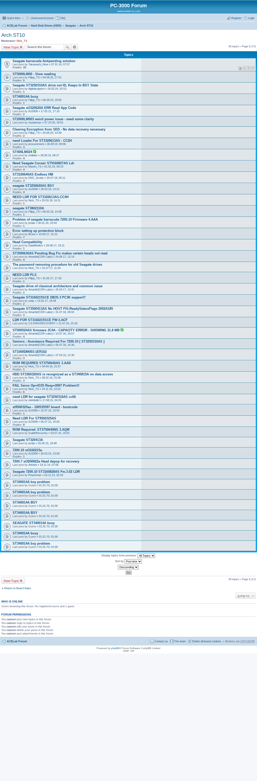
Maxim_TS (34, 166)
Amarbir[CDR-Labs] (40, 256)
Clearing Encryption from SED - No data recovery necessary (59, 129)
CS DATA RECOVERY (41, 323)
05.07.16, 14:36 (64, 344)
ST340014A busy (25, 96)
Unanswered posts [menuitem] (42, 18)
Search (67, 47)
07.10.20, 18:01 (53, 122)
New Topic (11, 47)
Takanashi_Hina (38, 64)
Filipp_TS (34, 77)
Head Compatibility (27, 242)
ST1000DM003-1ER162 (30, 352)
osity (31, 300)
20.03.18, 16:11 (51, 200)
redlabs (32, 155)
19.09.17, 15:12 (48, 234)
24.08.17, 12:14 (64, 256)
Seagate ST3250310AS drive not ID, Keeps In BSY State (55, 85)
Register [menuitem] (236, 18)
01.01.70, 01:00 (48, 485)
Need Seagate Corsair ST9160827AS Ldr (43, 163)
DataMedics (35, 245)
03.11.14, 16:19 (53, 475)
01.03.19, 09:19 (53, 166)
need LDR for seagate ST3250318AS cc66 (44, 397)
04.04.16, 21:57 (51, 366)
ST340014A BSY (25, 502)
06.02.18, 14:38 (52, 211)
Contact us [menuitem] (161, 641)
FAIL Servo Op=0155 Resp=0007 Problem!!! (46, 385)
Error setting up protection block (38, 231)
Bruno (32, 234)
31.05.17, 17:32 (52, 278)
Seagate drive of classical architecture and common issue (57, 286)
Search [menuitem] (252, 26)
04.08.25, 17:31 (52, 77)
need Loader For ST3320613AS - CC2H (42, 140)
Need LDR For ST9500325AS (34, 418)
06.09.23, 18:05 (52, 99)
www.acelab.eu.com (128, 11)
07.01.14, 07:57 (60, 64)
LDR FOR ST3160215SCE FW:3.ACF (40, 320)
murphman (34, 122)
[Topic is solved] (34, 151)
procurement (36, 143)
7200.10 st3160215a (27, 450)
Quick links (14, 18)
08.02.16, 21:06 (51, 377)
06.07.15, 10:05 (50, 421)
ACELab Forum (17, 25)
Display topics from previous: (119, 555)
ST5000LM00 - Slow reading (34, 74)
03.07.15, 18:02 (60, 432)
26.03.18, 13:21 (50, 189)
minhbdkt (33, 400)
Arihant (32, 464)
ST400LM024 (23, 152)
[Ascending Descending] (128, 567)
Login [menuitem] (251, 18)
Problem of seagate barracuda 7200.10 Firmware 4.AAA (55, 219)
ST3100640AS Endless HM (33, 174)
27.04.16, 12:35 (64, 355)
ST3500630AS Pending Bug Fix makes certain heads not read (60, 253)
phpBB (115, 648)
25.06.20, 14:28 (52, 132)
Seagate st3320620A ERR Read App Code (44, 108)
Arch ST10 (86, 25)
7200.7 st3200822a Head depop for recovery (46, 461)
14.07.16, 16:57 (64, 333)
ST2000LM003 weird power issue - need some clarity (53, 119)
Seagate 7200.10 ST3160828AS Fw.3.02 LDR (46, 472)
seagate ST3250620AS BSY (33, 186)
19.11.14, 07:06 (49, 464)
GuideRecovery (38, 432)
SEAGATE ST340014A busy (34, 523)
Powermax (34, 475)
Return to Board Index (17, 588)
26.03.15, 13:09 (50, 453)
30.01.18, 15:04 (47, 222)
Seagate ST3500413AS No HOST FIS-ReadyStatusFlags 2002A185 (63, 308)
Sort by (119, 561)
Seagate (70, 25)
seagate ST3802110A (28, 208)
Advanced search (74, 47)
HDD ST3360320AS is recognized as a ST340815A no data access (63, 374)
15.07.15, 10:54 (50, 410)
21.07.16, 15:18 (67, 323)
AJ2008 (33, 111)
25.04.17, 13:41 (64, 289)
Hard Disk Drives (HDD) (46, 25)
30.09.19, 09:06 (56, 143)
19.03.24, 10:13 (56, 88)
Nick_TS (22, 40)
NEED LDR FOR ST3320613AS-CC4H (41, 197)
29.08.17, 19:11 (55, 245)
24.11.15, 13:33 (51, 388)
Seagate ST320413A (28, 440)
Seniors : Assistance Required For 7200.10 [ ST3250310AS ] (58, 341)
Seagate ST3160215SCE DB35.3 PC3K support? (49, 297)
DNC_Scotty (36, 177)
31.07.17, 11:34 (51, 267)
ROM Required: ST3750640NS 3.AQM (41, 429)
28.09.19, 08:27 (49, 155)
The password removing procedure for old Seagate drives (57, 264)
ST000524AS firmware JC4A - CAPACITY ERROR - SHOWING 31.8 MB (66, 330)
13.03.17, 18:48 (46, 300)
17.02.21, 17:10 (50, 111)
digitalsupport (36, 88)
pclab (31, 222)
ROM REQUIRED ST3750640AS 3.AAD (42, 363)
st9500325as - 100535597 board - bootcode (45, 407)
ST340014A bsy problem (31, 482)
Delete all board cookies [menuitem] (206, 641)
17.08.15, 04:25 (51, 400)
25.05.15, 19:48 (47, 443)
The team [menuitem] (180, 641)
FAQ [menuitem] (63, 18)
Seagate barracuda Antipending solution (44, 61)
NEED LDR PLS (25, 275)
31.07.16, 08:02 (64, 312)
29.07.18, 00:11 (56, 177)
